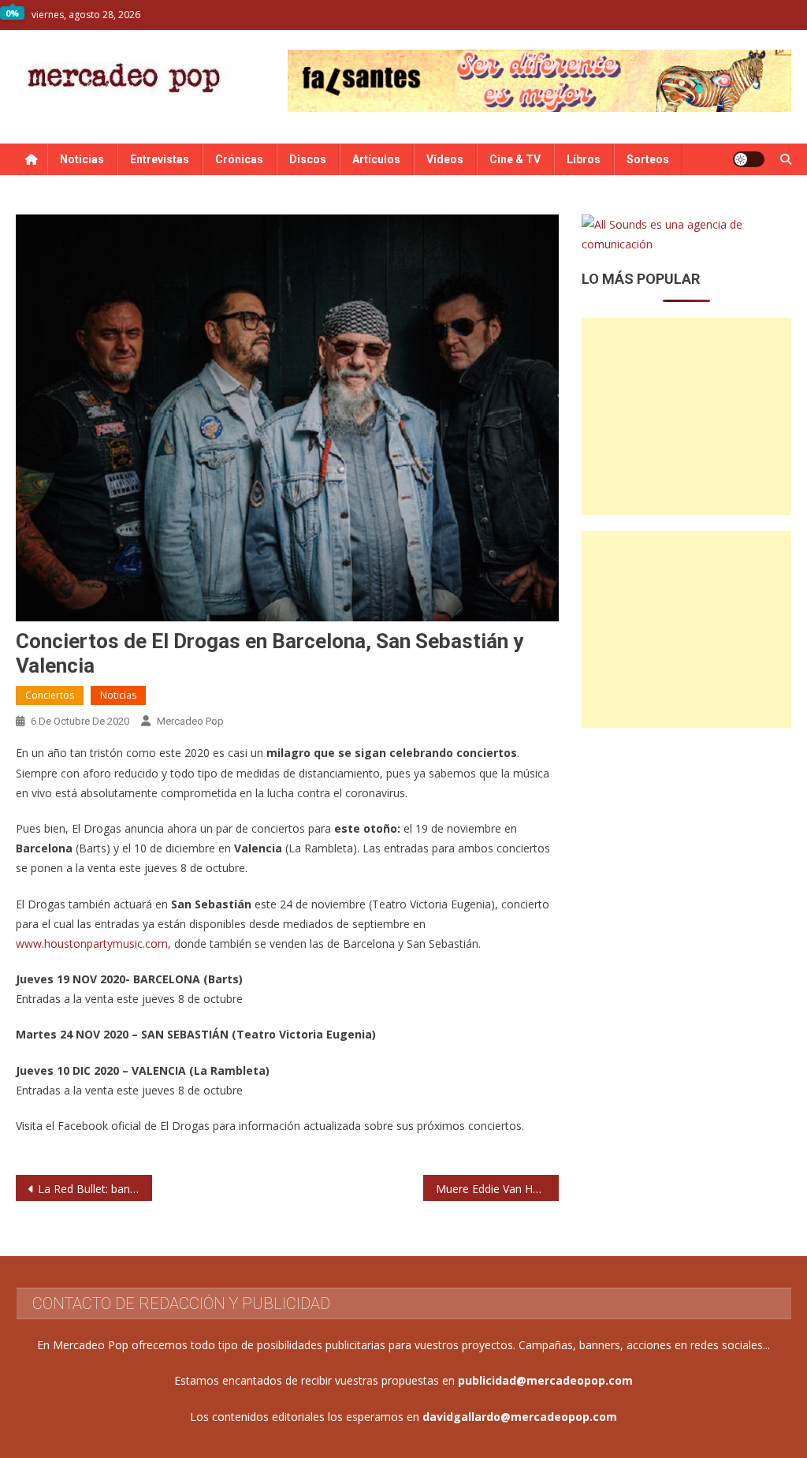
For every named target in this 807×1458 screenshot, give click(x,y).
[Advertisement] (686, 416)
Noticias (82, 159)
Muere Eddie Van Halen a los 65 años (497, 1188)
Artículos (376, 159)
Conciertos (49, 695)
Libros (584, 159)
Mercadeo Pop (190, 721)
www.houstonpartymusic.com (92, 943)
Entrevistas (159, 159)
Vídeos (444, 159)
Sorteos (648, 159)
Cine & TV (515, 159)
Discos (307, 159)
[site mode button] (748, 159)
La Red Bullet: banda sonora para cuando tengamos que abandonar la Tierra (94, 1188)
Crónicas (239, 159)
